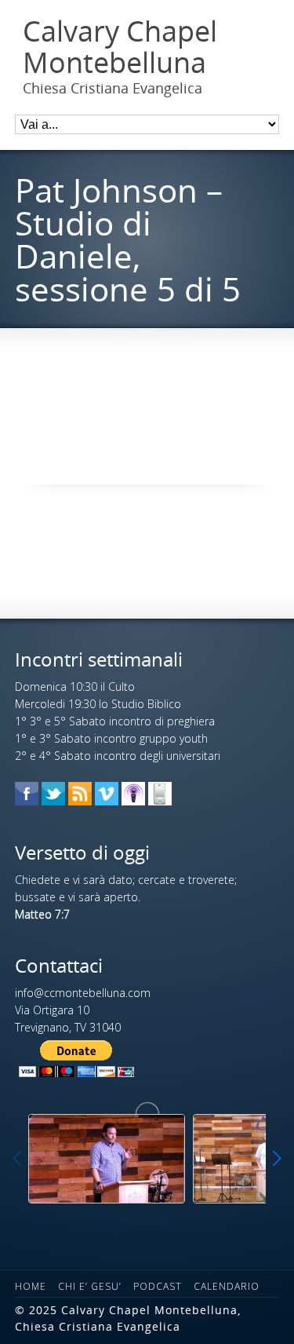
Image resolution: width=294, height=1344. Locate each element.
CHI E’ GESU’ (90, 1286)
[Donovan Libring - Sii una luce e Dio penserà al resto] (106, 1158)
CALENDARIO (227, 1286)
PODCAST (157, 1286)
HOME (30, 1286)
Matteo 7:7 (42, 914)
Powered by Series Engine (147, 391)
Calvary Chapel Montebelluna (120, 47)
